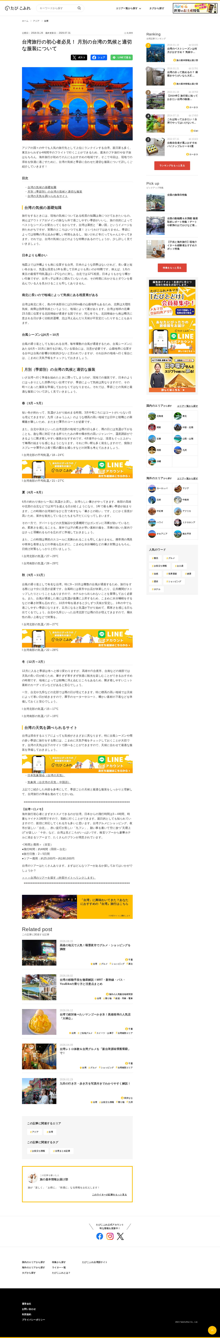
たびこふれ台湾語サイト (95, 1262)
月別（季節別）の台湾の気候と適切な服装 (55, 191)
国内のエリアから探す (33, 1262)
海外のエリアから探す (33, 1267)
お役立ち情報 (107, 1102)
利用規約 (26, 1314)
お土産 (180, 566)
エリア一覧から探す (127, 8)
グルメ (104, 964)
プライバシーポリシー (33, 1319)
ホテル (157, 589)
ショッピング (118, 964)
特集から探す (59, 1262)
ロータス (193, 107)
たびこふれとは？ (61, 1273)
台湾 (46, 21)
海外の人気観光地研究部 (121, 994)
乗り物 (108, 998)
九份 (130, 1102)
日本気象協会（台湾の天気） (46, 775)
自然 (156, 574)
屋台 (130, 964)
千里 (130, 960)
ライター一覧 (59, 1267)
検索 (79, 8)
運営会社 (26, 1303)
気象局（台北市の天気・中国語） (49, 782)
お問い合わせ (29, 1309)
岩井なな (128, 1098)
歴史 (156, 581)
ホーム (25, 21)
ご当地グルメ (86, 1033)
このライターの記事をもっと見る (109, 1194)
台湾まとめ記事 (62, 1151)
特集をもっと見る (172, 267)
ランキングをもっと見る (172, 165)
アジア (36, 21)
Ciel (196, 131)
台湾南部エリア (125, 1033)
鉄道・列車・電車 (124, 998)
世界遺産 (172, 574)
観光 (156, 558)
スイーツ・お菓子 (105, 1033)
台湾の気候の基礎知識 (42, 187)
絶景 (189, 574)
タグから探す (156, 8)
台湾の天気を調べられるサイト (48, 196)
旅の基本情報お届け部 (187, 60)
